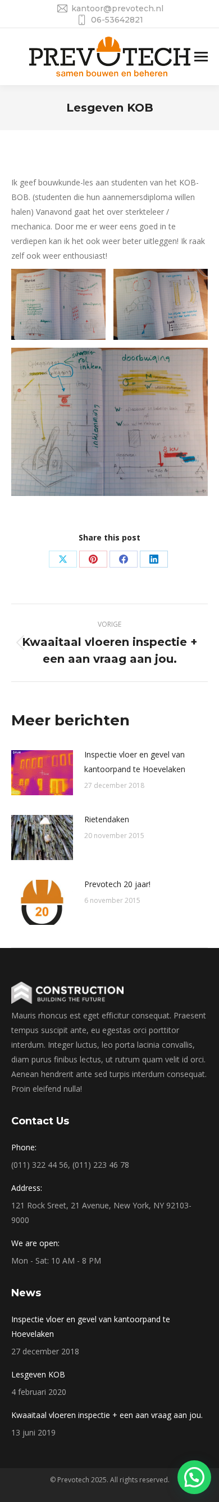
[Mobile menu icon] (201, 56)
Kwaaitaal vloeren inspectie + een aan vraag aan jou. (107, 1415)
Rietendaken (106, 819)
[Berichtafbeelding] (42, 772)
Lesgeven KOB (38, 1374)
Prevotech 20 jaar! (117, 884)
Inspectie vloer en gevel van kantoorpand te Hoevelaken (134, 761)
